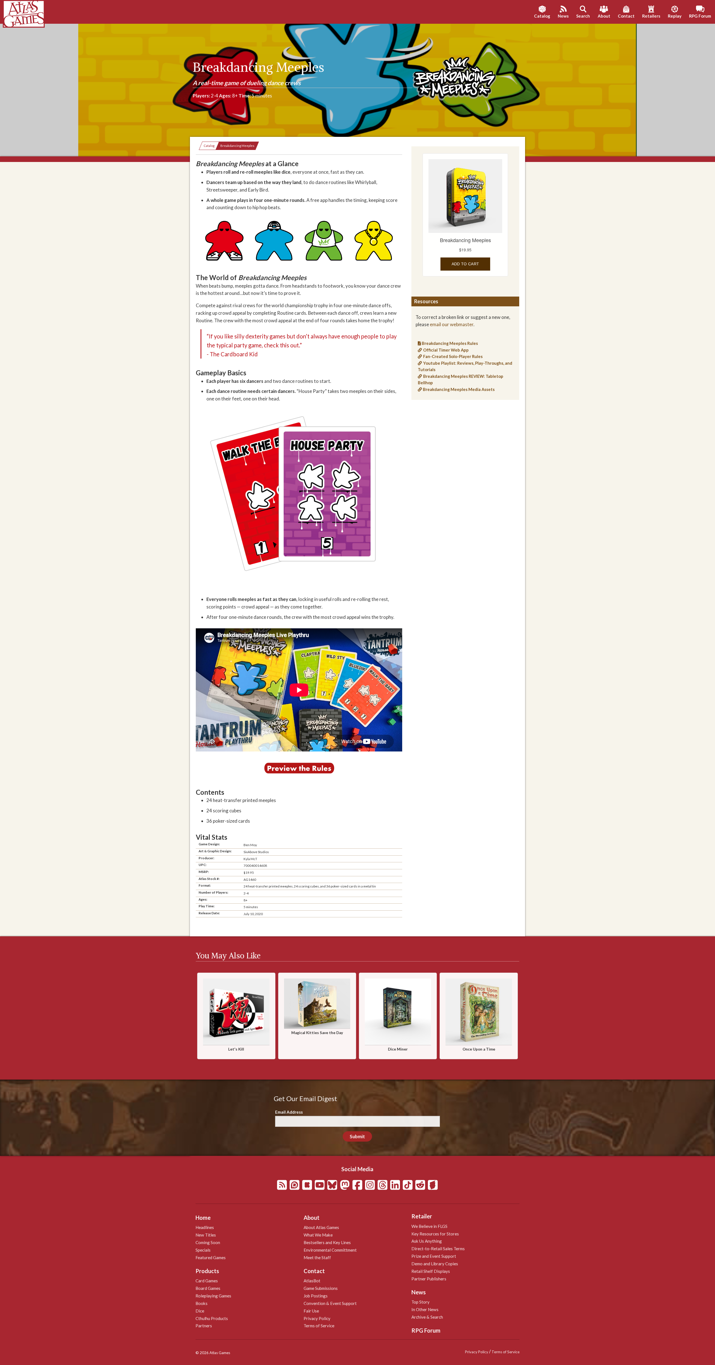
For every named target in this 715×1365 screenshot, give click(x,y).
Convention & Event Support (330, 1303)
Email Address (289, 1112)
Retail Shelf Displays (430, 1271)
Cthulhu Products (212, 1318)
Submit (357, 1136)
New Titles (206, 1234)
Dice (200, 1310)
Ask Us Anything (426, 1241)
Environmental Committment (330, 1249)
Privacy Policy (317, 1318)
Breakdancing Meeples (237, 145)
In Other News (424, 1309)
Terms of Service (319, 1325)
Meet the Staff (317, 1257)
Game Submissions (321, 1288)
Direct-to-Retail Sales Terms (438, 1248)
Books (202, 1303)
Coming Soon (208, 1242)
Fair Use (311, 1310)
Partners (204, 1325)
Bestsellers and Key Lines (327, 1242)
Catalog (209, 145)
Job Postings (316, 1295)
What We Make (318, 1234)
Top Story (420, 1301)
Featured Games (211, 1257)
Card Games (207, 1280)
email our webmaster (451, 324)
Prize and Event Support (433, 1256)
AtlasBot (312, 1280)
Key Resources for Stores (435, 1233)
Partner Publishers (428, 1278)
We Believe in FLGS (429, 1226)
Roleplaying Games (213, 1295)
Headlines (205, 1227)
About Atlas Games (321, 1227)
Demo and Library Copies (434, 1263)
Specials (203, 1249)
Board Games (208, 1288)
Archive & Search (427, 1316)
